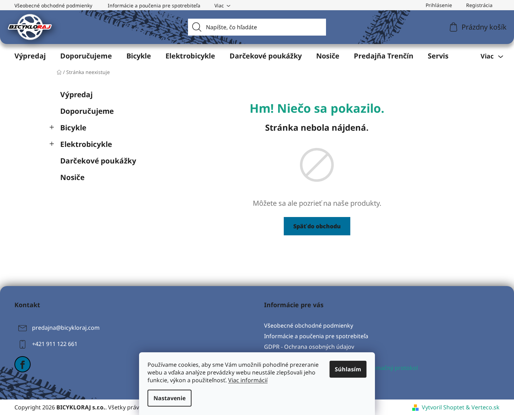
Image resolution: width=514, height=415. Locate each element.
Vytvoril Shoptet (443, 407)
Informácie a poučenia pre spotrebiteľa (154, 5)
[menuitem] (30, 56)
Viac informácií (248, 380)
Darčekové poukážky (98, 161)
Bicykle (73, 127)
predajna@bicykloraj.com (66, 328)
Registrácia (479, 5)
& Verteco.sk (482, 407)
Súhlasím (348, 369)
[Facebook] (22, 364)
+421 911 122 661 (54, 344)
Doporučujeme (87, 111)
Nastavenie (169, 398)
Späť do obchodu (317, 226)
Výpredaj (76, 94)
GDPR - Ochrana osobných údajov (309, 347)
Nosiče (72, 177)
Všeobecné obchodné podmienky (53, 5)
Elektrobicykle (86, 144)
